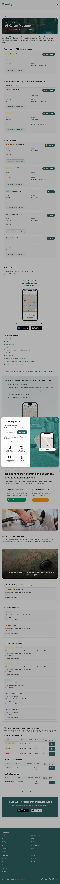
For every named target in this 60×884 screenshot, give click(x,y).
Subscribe (22, 432)
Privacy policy (7, 438)
